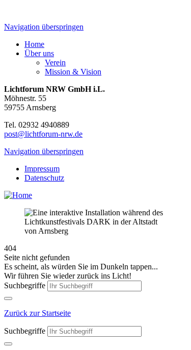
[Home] (18, 195)
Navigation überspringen (44, 26)
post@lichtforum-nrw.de (43, 134)
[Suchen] (8, 298)
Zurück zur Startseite (37, 313)
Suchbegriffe (24, 285)
